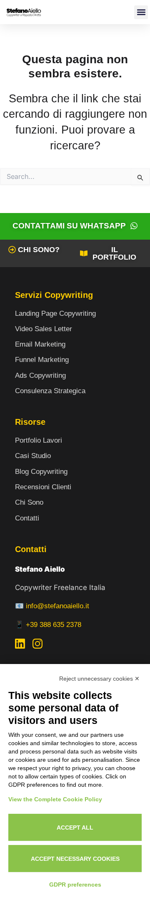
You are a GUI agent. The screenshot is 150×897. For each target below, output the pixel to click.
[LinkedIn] (20, 645)
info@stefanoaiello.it (57, 606)
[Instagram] (37, 645)
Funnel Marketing (42, 360)
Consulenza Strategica (50, 391)
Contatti (27, 518)
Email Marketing (40, 344)
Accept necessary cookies (75, 858)
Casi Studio (33, 456)
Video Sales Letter (43, 329)
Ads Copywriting (40, 375)
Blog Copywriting (41, 472)
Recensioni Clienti (43, 487)
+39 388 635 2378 (53, 625)
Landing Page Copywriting (55, 313)
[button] (141, 12)
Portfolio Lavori (38, 440)
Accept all (75, 827)
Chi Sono (29, 502)
